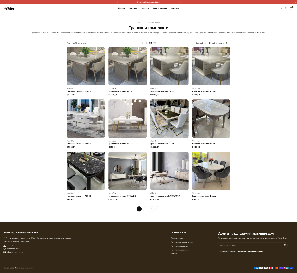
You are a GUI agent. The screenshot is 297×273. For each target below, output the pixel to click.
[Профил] (285, 8)
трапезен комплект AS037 (79, 143)
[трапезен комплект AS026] (211, 66)
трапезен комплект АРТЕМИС (122, 196)
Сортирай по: (200, 43)
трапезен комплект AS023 (79, 91)
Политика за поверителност (182, 242)
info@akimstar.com (15, 252)
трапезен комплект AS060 (79, 196)
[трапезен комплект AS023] (86, 66)
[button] (117, 2)
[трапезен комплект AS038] (127, 118)
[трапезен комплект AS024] (127, 66)
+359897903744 (13, 248)
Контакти (174, 254)
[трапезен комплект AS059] (211, 118)
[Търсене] (280, 8)
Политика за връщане (179, 246)
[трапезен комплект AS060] (86, 171)
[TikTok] (11, 246)
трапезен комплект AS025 (162, 91)
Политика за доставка (179, 250)
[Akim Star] (8, 8)
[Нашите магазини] (4, 246)
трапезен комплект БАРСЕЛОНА (165, 196)
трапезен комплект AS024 (120, 91)
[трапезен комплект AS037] (86, 118)
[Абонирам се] (285, 245)
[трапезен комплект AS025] (169, 66)
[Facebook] (8, 246)
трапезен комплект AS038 (120, 143)
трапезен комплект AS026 (204, 91)
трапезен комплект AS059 (204, 143)
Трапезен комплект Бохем (204, 196)
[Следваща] (157, 208)
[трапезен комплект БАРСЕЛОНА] (169, 171)
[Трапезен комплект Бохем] (211, 171)
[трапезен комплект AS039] (169, 118)
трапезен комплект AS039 (162, 143)
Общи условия (177, 238)
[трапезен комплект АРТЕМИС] (127, 171)
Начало (139, 23)
